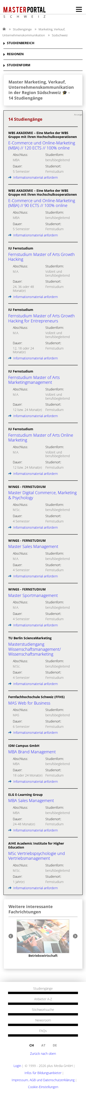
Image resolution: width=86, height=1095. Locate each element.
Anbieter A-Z (43, 999)
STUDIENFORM (18, 65)
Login (17, 1065)
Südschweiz (60, 35)
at (43, 1045)
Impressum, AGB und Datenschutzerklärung (43, 1080)
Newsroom (43, 1020)
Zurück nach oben (43, 1053)
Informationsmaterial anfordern (35, 177)
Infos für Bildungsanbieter (43, 1073)
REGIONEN (15, 54)
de (55, 1045)
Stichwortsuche (43, 1010)
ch (31, 1045)
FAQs (43, 1031)
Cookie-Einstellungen (43, 1087)
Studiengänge (22, 29)
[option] (43, 938)
